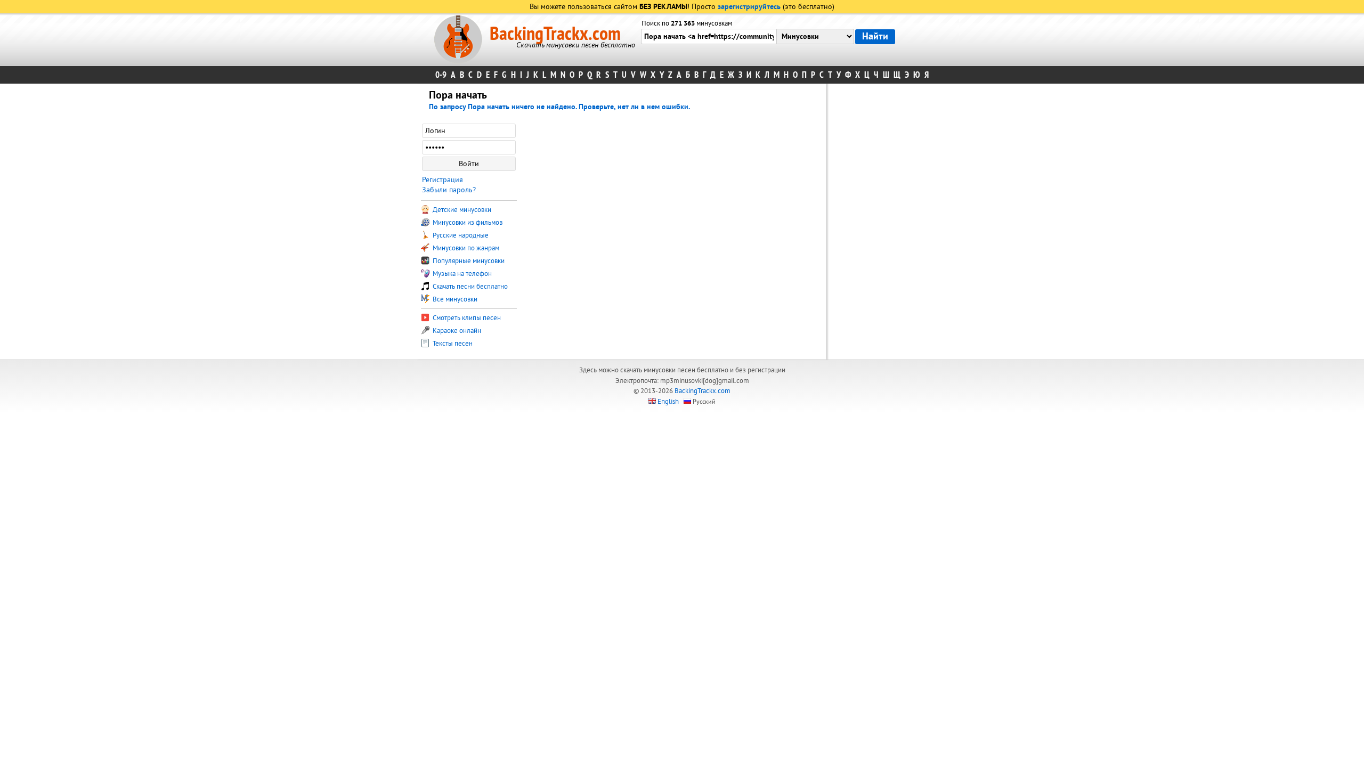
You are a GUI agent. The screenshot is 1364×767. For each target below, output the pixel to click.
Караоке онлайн (456, 330)
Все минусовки (454, 299)
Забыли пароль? (449, 190)
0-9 (440, 75)
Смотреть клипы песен (466, 318)
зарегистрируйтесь (749, 7)
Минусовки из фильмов (466, 222)
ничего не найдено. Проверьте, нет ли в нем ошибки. (601, 107)
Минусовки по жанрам (465, 248)
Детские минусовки (461, 210)
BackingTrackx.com (555, 34)
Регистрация (442, 180)
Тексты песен (452, 343)
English (668, 401)
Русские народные (460, 235)
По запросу (470, 107)
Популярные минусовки (468, 261)
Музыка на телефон (461, 274)
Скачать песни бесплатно (469, 286)
